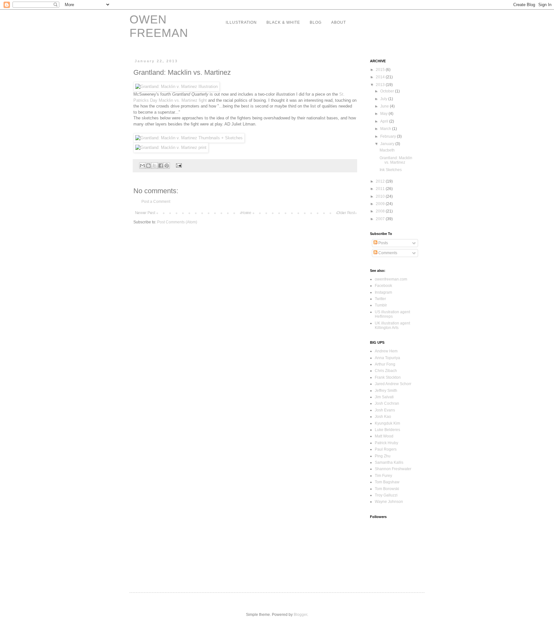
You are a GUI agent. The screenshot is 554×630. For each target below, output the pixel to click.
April (384, 121)
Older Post (346, 213)
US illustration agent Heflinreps (392, 314)
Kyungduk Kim (387, 423)
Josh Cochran (387, 403)
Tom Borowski (387, 489)
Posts (382, 243)
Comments (387, 253)
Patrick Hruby (386, 443)
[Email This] (142, 165)
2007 (381, 219)
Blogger (300, 614)
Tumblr (381, 305)
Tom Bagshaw (387, 482)
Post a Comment (155, 201)
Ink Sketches (391, 170)
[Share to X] (154, 165)
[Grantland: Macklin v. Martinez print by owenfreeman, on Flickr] (170, 147)
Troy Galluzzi (386, 495)
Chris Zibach (386, 370)
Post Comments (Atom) (177, 222)
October (387, 91)
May (384, 113)
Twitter (380, 299)
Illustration (241, 22)
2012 (381, 181)
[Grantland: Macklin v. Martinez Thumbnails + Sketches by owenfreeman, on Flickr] (189, 137)
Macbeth (387, 150)
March (386, 128)
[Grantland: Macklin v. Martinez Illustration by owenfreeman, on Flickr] (176, 86)
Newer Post (145, 213)
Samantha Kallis (389, 462)
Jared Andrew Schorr (393, 384)
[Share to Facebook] (160, 165)
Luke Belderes (387, 429)
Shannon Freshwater (393, 469)
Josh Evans (385, 410)
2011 (381, 188)
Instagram (383, 292)
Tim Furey (383, 475)
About (338, 22)
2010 (381, 196)
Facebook (383, 285)
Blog (316, 22)
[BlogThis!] (148, 165)
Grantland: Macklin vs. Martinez (396, 160)
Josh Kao (383, 416)
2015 (381, 69)
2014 (381, 77)
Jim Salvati (384, 397)
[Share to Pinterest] (167, 165)
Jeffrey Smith (386, 390)
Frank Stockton (388, 377)
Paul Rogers (386, 449)
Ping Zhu (382, 456)
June (385, 106)
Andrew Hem (386, 351)
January (387, 144)
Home (246, 213)
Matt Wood (384, 436)
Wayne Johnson (389, 501)
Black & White (283, 22)
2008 (381, 211)
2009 (381, 204)
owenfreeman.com (391, 279)
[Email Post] (178, 165)
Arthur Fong (385, 364)
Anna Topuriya (387, 358)
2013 (381, 84)
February (388, 136)
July (384, 99)
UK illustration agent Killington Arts (392, 325)
